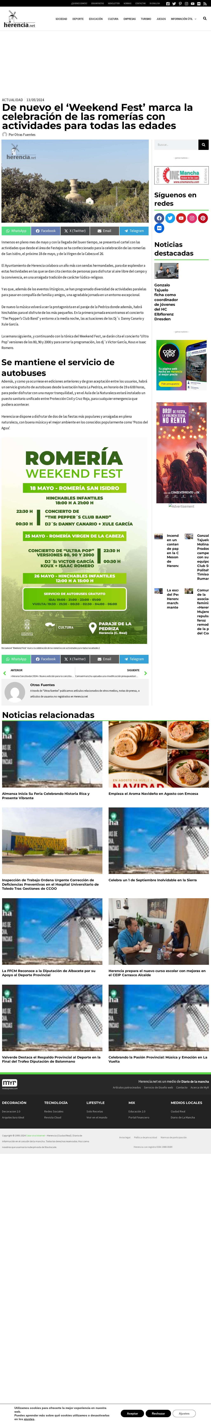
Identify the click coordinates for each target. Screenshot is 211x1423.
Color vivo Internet (35, 1135)
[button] (194, 19)
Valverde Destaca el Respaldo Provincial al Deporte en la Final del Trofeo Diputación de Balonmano (51, 1059)
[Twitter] (174, 4)
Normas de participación (174, 1137)
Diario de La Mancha (183, 1117)
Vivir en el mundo (97, 1117)
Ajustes (185, 1415)
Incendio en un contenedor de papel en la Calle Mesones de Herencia (177, 551)
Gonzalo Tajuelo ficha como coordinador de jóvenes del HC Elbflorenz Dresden (166, 302)
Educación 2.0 (137, 1111)
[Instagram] (186, 4)
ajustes (19, 1419)
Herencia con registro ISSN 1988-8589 (153, 1146)
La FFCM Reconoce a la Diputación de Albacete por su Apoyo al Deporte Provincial (48, 973)
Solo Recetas (95, 1111)
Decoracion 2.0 (11, 1111)
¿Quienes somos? (79, 3)
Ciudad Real (178, 1111)
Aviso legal (124, 1137)
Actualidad (12, 100)
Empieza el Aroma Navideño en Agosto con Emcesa (153, 794)
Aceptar (134, 1415)
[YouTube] (193, 4)
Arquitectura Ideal (13, 1117)
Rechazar (159, 1415)
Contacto (182, 1087)
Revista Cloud (52, 1117)
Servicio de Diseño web (158, 1087)
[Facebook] (168, 4)
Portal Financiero (139, 1117)
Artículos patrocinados (127, 1087)
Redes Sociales (53, 1111)
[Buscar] (203, 145)
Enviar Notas (97, 3)
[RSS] (205, 4)
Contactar (140, 3)
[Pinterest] (180, 4)
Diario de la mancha (195, 1081)
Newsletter (114, 3)
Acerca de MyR (200, 1087)
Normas (127, 3)
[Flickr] (199, 4)
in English (155, 3)
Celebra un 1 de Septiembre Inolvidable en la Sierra (153, 880)
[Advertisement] (105, 62)
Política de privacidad (145, 1137)
